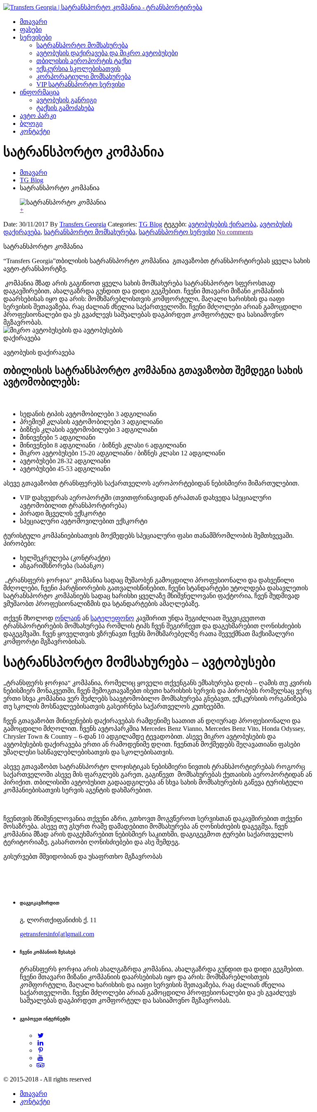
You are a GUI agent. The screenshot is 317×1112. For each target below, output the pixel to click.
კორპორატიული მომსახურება (83, 76)
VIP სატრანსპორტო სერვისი (80, 84)
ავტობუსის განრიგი (66, 100)
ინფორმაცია (39, 92)
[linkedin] (40, 1042)
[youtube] (40, 1057)
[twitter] (40, 1035)
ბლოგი (31, 123)
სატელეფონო (112, 618)
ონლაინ (67, 618)
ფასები (31, 29)
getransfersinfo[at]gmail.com (57, 934)
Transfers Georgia (82, 224)
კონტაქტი (35, 131)
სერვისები (36, 37)
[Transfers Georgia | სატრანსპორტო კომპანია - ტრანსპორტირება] (102, 7)
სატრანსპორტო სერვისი (177, 232)
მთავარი (33, 21)
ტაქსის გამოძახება (65, 107)
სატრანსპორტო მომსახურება (82, 45)
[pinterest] (40, 1050)
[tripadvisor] (40, 1065)
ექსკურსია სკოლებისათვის (78, 68)
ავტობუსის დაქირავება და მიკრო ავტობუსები (107, 53)
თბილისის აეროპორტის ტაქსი (83, 60)
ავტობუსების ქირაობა (222, 224)
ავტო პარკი (38, 115)
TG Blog (31, 180)
